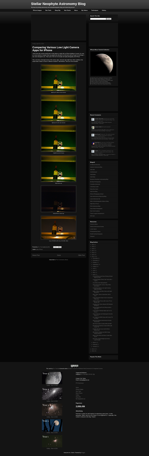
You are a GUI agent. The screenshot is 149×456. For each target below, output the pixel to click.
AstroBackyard (93, 172)
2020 (93, 246)
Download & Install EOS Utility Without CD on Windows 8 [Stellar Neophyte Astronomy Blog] (102, 130)
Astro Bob (92, 169)
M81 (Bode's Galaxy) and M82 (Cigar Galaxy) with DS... (101, 333)
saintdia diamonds (99, 118)
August (94, 266)
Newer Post (36, 255)
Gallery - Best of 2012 (52, 448)
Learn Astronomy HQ (95, 199)
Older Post (81, 255)
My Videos (84, 10)
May (94, 272)
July (94, 268)
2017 (93, 250)
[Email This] (54, 247)
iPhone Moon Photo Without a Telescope (100, 79)
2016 (93, 252)
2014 (93, 256)
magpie (96, 150)
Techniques (94, 10)
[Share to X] (57, 247)
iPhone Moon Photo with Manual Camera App (102, 80)
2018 (93, 248)
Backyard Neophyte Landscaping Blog (99, 179)
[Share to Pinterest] (60, 247)
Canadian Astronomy (95, 184)
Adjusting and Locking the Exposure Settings (101, 78)
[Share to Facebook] (59, 247)
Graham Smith (98, 127)
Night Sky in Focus (94, 203)
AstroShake (93, 174)
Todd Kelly (97, 142)
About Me (78, 397)
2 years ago (101, 123)
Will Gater (92, 216)
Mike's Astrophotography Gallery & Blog (99, 201)
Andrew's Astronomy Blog (96, 167)
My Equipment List (80, 398)
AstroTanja (92, 177)
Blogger (83, 452)
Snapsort (92, 236)
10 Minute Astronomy (95, 164)
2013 (93, 349)
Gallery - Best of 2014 (52, 417)
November (95, 260)
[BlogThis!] (56, 247)
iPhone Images (37, 10)
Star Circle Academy (95, 211)
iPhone (41, 249)
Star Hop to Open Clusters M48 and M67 (102, 323)
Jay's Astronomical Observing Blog (98, 196)
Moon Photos (79, 393)
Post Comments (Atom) (62, 259)
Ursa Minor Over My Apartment (100, 282)
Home (59, 255)
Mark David (97, 134)
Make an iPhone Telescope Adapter (99, 81)
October (95, 262)
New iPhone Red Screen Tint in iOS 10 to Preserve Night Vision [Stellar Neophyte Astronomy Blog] (102, 138)
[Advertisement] (58, 27)
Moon (76, 10)
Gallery (104, 10)
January (95, 346)
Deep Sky (57, 10)
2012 (93, 351)
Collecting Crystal (94, 186)
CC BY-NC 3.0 (90, 374)
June (94, 270)
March (94, 342)
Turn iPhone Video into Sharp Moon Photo (101, 84)
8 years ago (108, 130)
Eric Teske (41, 247)
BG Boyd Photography (95, 181)
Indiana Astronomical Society (97, 226)
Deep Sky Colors (94, 189)
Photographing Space (95, 231)
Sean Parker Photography (96, 208)
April (94, 274)
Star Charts (67, 10)
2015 (93, 254)
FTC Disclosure (80, 383)
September (95, 264)
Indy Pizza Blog (93, 191)
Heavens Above (94, 224)
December (95, 258)
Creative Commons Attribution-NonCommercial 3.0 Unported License (85, 368)
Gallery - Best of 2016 (52, 385)
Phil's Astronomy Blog (95, 206)
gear (37, 249)
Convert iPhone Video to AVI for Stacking (100, 82)
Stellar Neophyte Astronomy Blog (58, 4)
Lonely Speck (93, 229)
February (95, 344)
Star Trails (48, 10)
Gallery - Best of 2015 (52, 401)
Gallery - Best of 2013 (52, 432)
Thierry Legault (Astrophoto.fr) (97, 213)
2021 (93, 244)
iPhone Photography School (96, 194)
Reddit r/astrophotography (96, 234)
